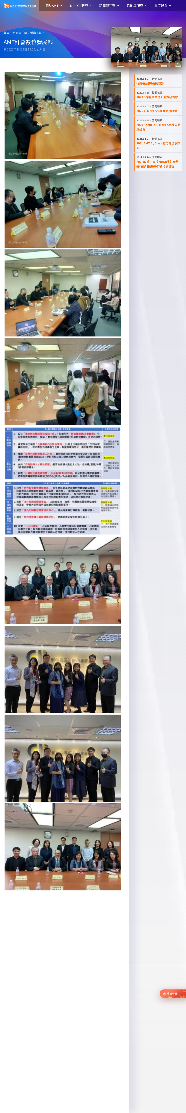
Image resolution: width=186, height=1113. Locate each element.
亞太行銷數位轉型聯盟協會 (20, 5)
